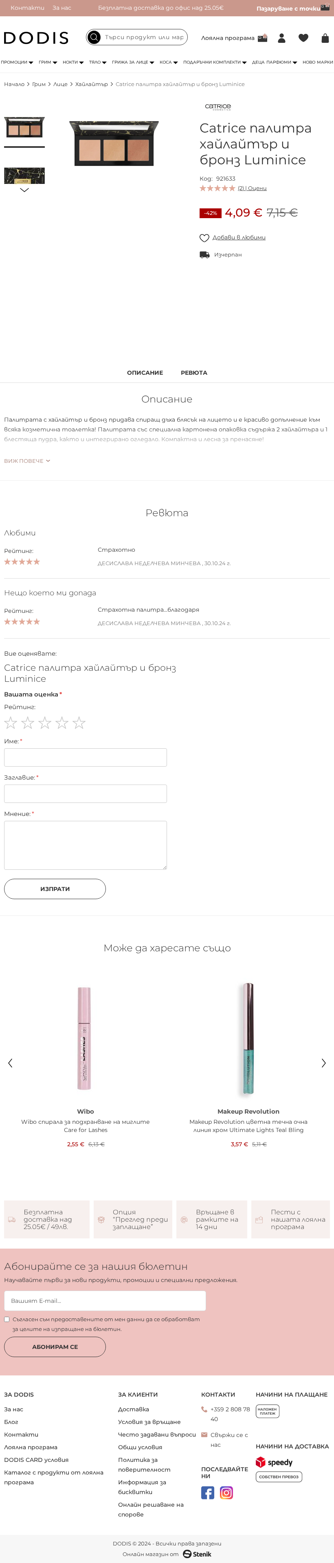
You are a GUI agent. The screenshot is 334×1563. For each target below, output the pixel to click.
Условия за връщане (149, 1422)
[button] (24, 127)
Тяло (95, 62)
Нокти (70, 62)
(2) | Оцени (252, 188)
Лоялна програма (228, 38)
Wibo (85, 1111)
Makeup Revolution (248, 1111)
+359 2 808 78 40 (230, 1414)
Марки (325, 62)
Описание (145, 372)
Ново (309, 62)
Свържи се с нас (229, 1439)
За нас (62, 7)
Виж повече (24, 461)
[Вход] (281, 38)
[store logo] (36, 38)
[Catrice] (218, 109)
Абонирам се (55, 1347)
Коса (166, 62)
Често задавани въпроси (157, 1434)
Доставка (133, 1409)
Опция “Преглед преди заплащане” (140, 1220)
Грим (45, 62)
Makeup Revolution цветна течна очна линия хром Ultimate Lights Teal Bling (248, 1126)
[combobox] (137, 37)
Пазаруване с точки (289, 8)
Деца (258, 62)
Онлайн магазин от (151, 1554)
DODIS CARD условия (36, 1460)
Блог (11, 1422)
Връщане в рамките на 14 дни (217, 1220)
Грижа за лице (130, 62)
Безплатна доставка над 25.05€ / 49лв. (48, 1220)
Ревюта (194, 372)
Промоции (14, 62)
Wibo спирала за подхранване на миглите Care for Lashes (85, 1126)
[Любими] (303, 38)
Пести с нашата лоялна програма (298, 1220)
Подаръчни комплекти (212, 62)
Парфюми (278, 62)
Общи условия (140, 1447)
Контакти (27, 7)
